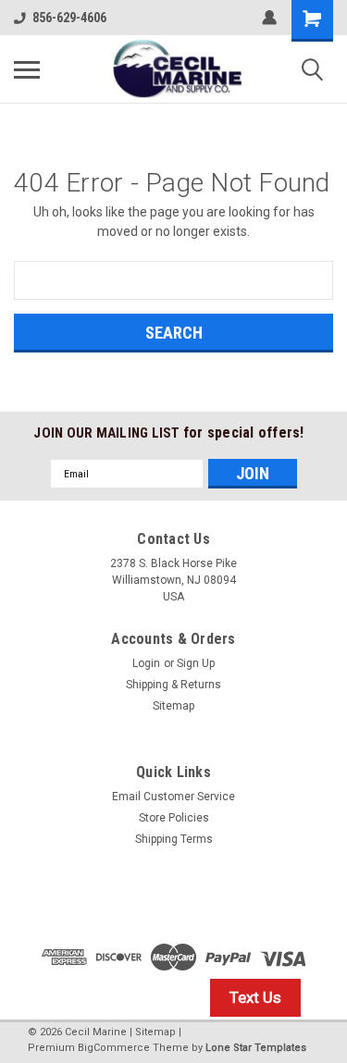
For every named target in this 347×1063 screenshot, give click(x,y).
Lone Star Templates (255, 1048)
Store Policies (174, 817)
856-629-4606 (69, 17)
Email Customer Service (173, 796)
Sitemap (173, 705)
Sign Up (196, 663)
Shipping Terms (174, 839)
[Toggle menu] (27, 69)
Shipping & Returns (173, 684)
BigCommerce (114, 1048)
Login (146, 663)
